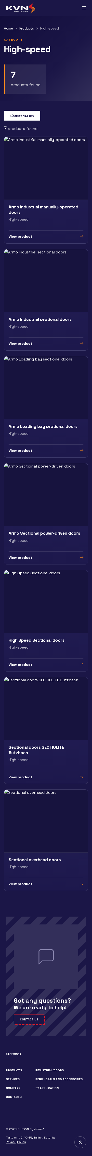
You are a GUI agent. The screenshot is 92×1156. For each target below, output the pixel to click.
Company (13, 1088)
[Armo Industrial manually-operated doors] (46, 190)
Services (13, 1079)
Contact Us (29, 1019)
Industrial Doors (49, 1070)
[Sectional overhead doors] (46, 840)
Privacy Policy (16, 1142)
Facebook (13, 1054)
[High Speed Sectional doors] (46, 620)
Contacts (14, 1097)
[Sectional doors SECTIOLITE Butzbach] (46, 730)
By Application (47, 1088)
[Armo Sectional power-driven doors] (46, 513)
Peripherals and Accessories (59, 1079)
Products (26, 28)
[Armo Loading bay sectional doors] (46, 406)
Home (8, 28)
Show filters (23, 116)
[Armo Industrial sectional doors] (46, 299)
